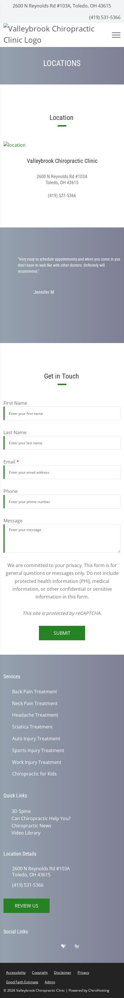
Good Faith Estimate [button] (22, 980)
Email (11, 462)
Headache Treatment (35, 715)
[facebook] (25, 946)
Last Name (15, 432)
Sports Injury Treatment (38, 750)
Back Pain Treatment (34, 692)
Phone (10, 491)
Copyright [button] (40, 971)
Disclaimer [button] (62, 971)
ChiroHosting (98, 989)
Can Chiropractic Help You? (39, 818)
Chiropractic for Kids (34, 774)
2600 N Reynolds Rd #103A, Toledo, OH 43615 (61, 6)
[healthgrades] (67, 946)
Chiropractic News (30, 825)
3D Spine (20, 811)
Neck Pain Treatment (35, 704)
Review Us (26, 904)
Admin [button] (50, 980)
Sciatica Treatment (32, 727)
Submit (62, 633)
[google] (10, 946)
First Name (15, 403)
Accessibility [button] (16, 971)
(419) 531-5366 (104, 17)
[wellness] (81, 946)
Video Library (24, 832)
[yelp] (39, 946)
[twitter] (54, 946)
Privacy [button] (83, 971)
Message (12, 520)
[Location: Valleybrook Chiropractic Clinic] (62, 144)
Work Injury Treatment (36, 762)
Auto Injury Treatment (36, 739)
